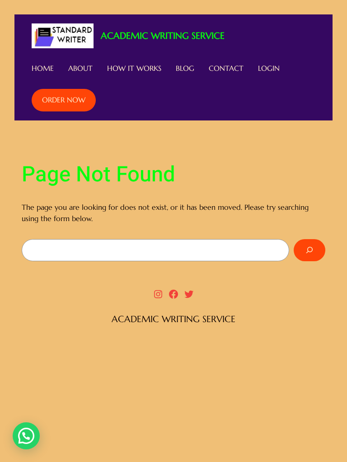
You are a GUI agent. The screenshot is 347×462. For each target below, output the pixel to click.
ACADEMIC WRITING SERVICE (163, 36)
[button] (26, 435)
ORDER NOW (63, 100)
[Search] (309, 250)
